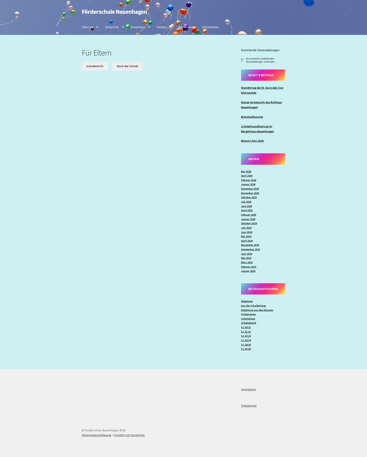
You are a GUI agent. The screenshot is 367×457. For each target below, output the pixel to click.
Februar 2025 (248, 214)
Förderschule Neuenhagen (114, 12)
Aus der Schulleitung (253, 305)
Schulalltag (248, 318)
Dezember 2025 (250, 188)
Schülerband (248, 323)
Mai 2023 (246, 258)
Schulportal (249, 405)
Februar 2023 (248, 266)
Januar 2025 (248, 219)
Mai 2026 (246, 171)
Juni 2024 (246, 232)
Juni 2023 (246, 253)
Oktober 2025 (249, 197)
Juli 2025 (246, 201)
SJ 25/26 (246, 349)
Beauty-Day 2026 (252, 141)
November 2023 (250, 245)
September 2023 (250, 249)
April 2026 (247, 175)
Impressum (248, 389)
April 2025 (247, 210)
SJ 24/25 (246, 344)
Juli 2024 (246, 227)
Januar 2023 (248, 271)
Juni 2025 (246, 206)
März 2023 (247, 262)
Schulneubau (210, 27)
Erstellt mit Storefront (129, 435)
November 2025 (250, 193)
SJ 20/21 (246, 327)
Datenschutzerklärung (96, 435)
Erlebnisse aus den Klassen (257, 310)
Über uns (87, 27)
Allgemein (247, 301)
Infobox (162, 27)
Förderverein (187, 27)
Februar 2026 (248, 180)
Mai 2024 (246, 236)
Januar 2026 (248, 184)
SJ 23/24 (246, 340)
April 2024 (247, 240)
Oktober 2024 (249, 223)
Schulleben (138, 27)
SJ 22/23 (246, 336)
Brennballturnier (252, 117)
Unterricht (112, 27)
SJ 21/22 (246, 331)
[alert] (263, 60)
